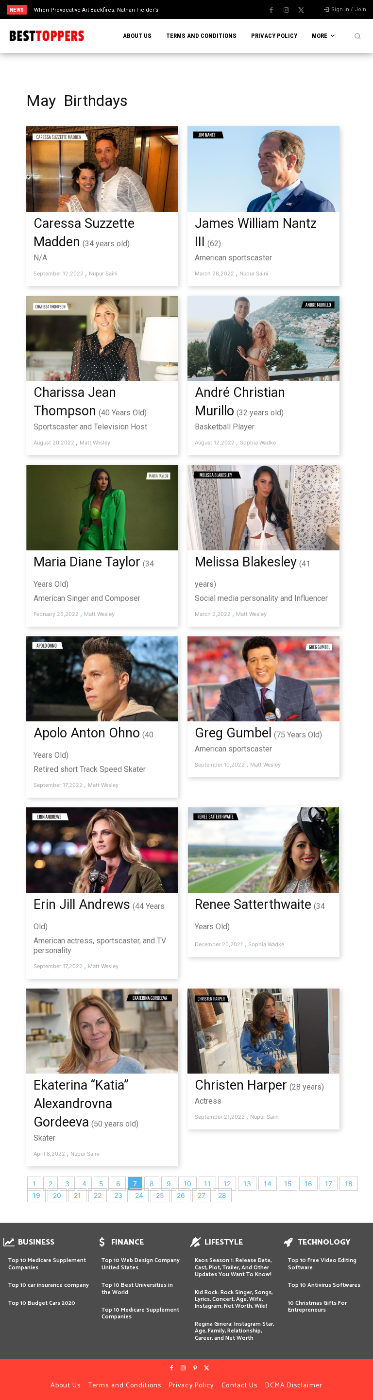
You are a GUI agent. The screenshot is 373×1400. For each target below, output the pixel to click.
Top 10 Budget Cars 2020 (41, 1303)
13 (247, 1183)
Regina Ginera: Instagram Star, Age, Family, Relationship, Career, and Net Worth (234, 1331)
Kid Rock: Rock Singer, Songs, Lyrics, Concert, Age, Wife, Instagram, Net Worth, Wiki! (233, 1299)
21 (77, 1195)
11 (207, 1183)
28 (222, 1195)
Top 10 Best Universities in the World (137, 1288)
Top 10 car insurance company (48, 1285)
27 (201, 1195)
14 (267, 1183)
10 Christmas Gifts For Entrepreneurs (317, 1306)
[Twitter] (301, 10)
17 (328, 1183)
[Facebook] (271, 10)
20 (57, 1195)
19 (36, 1195)
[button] (357, 36)
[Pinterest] (195, 1368)
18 (349, 1183)
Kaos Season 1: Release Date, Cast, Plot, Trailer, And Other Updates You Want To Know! (233, 1267)
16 (308, 1183)
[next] (205, 9)
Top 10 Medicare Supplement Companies (47, 1264)
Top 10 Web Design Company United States (141, 1264)
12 (227, 1183)
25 (160, 1195)
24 (139, 1195)
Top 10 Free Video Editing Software (322, 1264)
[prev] (189, 9)
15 (288, 1183)
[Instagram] (286, 10)
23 (118, 1195)
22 (98, 1195)
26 (181, 1195)
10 (187, 1183)
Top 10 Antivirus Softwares (324, 1285)
